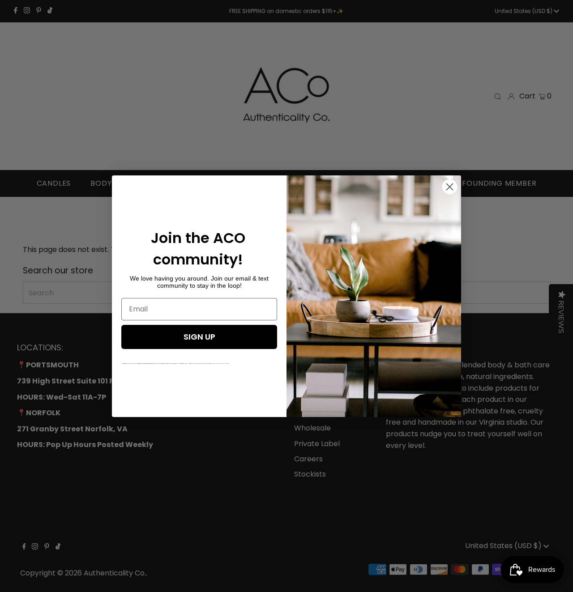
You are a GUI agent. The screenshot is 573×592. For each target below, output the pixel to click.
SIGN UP (199, 336)
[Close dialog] (450, 187)
